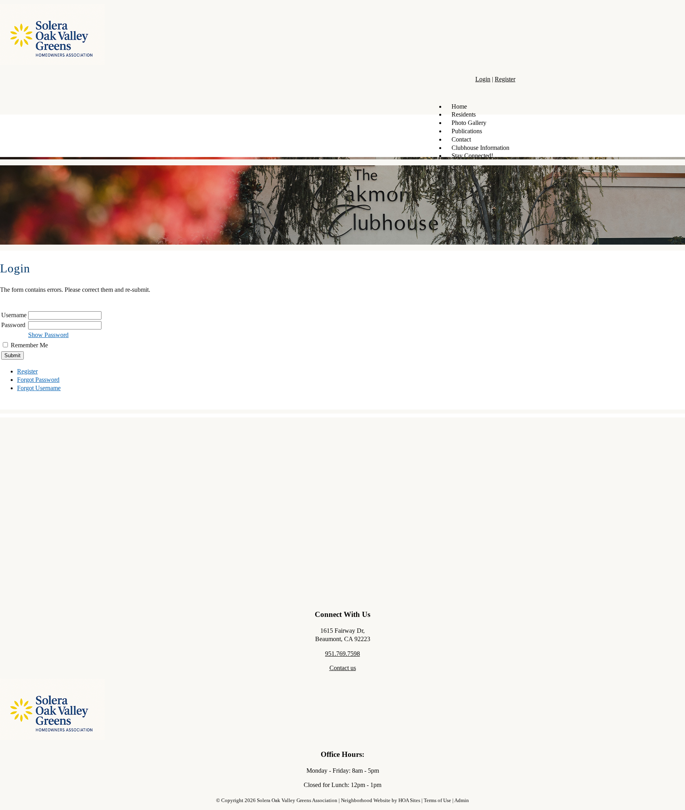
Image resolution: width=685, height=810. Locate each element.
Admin (461, 800)
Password (13, 325)
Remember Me (29, 345)
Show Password (48, 334)
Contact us (342, 667)
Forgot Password (38, 379)
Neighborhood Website (365, 800)
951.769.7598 (342, 653)
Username (14, 315)
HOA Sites (409, 800)
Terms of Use (437, 800)
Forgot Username (39, 388)
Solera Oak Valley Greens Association (297, 800)
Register (505, 79)
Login (482, 79)
